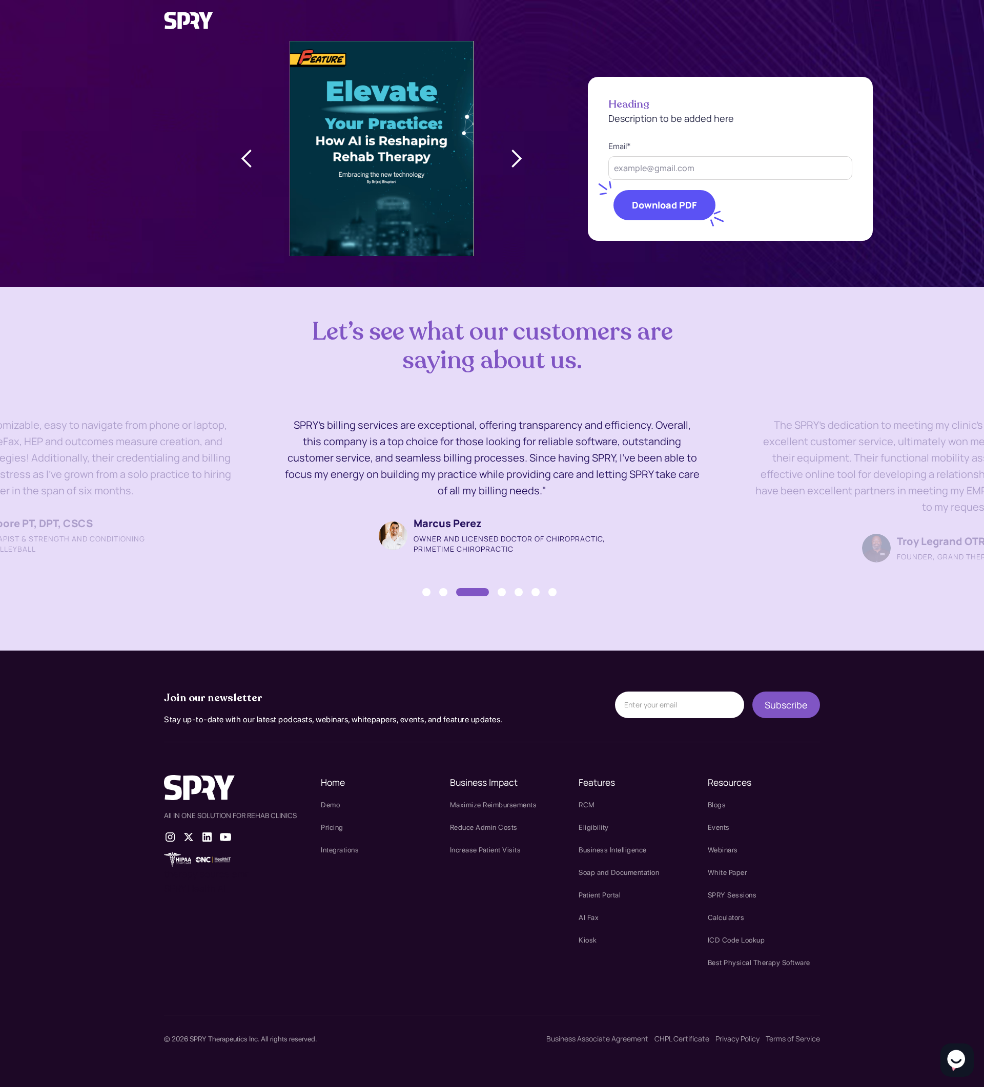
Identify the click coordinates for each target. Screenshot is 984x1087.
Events (719, 827)
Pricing (332, 827)
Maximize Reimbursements (493, 805)
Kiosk (588, 940)
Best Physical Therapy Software (759, 962)
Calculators (726, 917)
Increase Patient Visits (485, 850)
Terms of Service (793, 1038)
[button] (247, 159)
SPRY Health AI (194, 888)
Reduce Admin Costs (484, 827)
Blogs (717, 805)
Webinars (723, 850)
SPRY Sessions (732, 895)
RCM (587, 805)
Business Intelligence (613, 850)
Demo (330, 805)
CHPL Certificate (681, 1038)
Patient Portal (600, 895)
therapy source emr (206, 874)
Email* (619, 146)
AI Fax (589, 917)
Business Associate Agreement (597, 1038)
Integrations (340, 850)
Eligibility (594, 827)
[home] (188, 20)
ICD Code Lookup (736, 940)
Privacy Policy (737, 1038)
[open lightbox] (382, 160)
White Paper (727, 872)
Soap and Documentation (619, 872)
